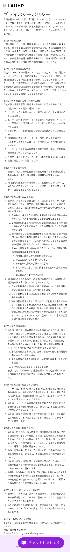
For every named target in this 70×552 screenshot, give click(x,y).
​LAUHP (16, 5)
